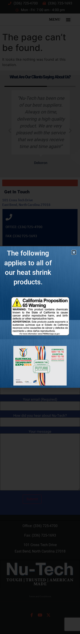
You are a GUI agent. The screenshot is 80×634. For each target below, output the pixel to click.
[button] (74, 252)
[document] (40, 317)
